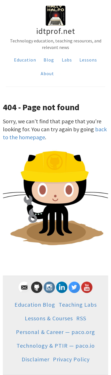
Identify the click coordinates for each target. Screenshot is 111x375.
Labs (67, 60)
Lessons (88, 60)
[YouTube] (86, 290)
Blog (49, 60)
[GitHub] (36, 290)
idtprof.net (55, 31)
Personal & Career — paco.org (55, 331)
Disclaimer (36, 359)
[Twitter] (74, 290)
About (47, 73)
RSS (81, 318)
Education (25, 60)
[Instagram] (49, 290)
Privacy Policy (71, 359)
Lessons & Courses (49, 318)
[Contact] (24, 290)
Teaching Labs (78, 304)
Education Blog (35, 304)
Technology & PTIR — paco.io (56, 345)
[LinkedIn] (61, 290)
